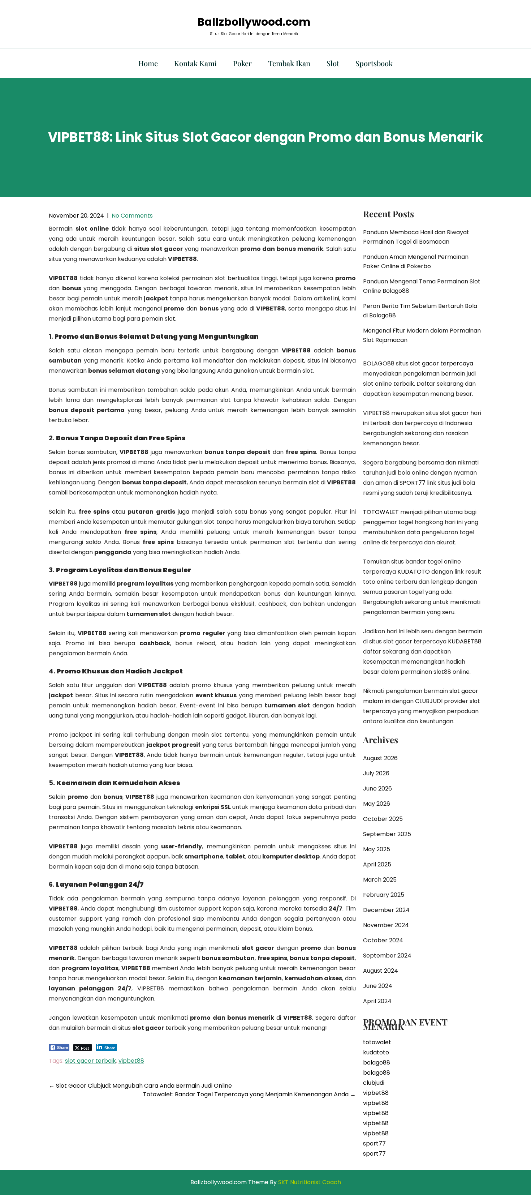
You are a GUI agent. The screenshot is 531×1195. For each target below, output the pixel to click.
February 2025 (383, 895)
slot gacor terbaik (90, 1061)
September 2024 (387, 955)
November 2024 (386, 925)
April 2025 (377, 864)
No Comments (132, 215)
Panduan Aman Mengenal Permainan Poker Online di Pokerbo (416, 261)
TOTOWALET (381, 512)
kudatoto (376, 1052)
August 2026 (380, 758)
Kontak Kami (195, 63)
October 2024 (383, 940)
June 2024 (377, 986)
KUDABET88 (465, 641)
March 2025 (380, 879)
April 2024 (377, 1001)
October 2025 (383, 819)
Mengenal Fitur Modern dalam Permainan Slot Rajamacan (422, 335)
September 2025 (387, 834)
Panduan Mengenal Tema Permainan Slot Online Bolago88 (421, 286)
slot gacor (454, 413)
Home (148, 63)
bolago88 (376, 1062)
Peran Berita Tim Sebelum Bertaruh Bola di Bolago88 (420, 311)
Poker (242, 63)
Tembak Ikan (289, 63)
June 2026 (377, 788)
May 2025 (376, 849)
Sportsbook (374, 63)
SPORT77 (413, 483)
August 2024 (380, 971)
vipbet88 (131, 1061)
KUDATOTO (413, 571)
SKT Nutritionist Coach (309, 1182)
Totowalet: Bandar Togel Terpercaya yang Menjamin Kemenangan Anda (249, 1094)
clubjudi (373, 1083)
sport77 (374, 1143)
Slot (333, 63)
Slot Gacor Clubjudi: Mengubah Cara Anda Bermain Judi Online (140, 1086)
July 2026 (376, 773)
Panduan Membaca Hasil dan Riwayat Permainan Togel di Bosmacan (416, 237)
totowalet (377, 1042)
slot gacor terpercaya (441, 363)
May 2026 (376, 804)
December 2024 (386, 910)
